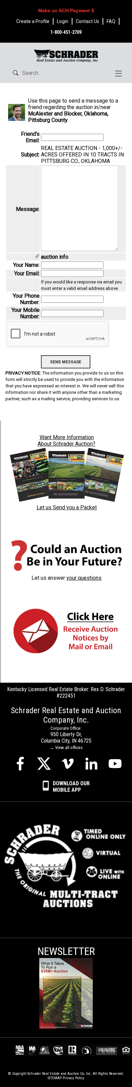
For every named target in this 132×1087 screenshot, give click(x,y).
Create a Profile (32, 21)
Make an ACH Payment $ (66, 10)
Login (62, 21)
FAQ (111, 21)
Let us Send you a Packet (67, 507)
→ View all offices (66, 747)
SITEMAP (55, 1078)
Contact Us (87, 21)
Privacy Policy (73, 1078)
